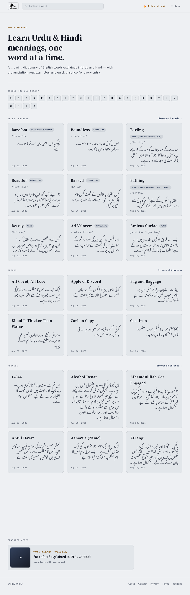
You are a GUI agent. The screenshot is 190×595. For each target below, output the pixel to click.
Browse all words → (170, 118)
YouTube (177, 583)
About (131, 583)
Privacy (154, 583)
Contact (142, 583)
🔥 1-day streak (154, 6)
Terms (165, 583)
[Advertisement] (95, 506)
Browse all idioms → (170, 270)
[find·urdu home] (13, 6)
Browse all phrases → (169, 365)
